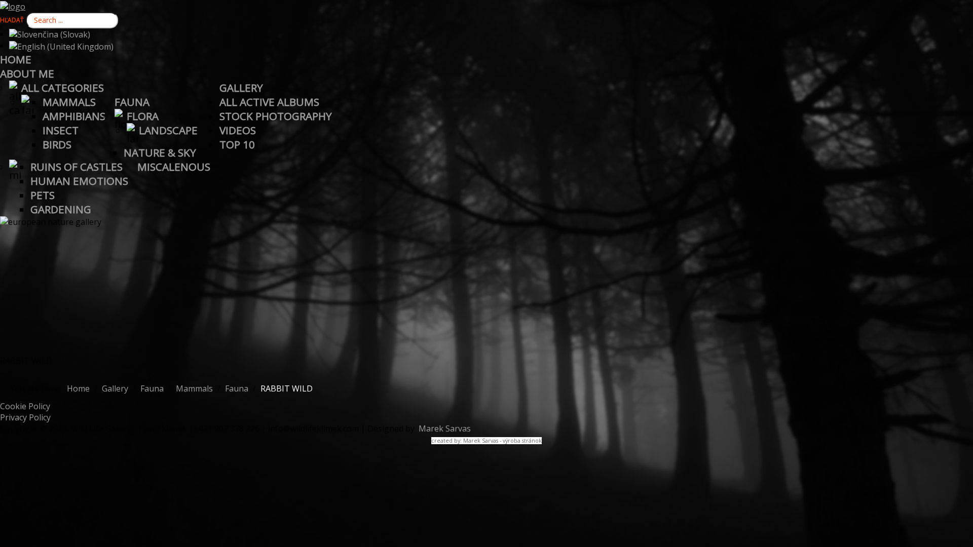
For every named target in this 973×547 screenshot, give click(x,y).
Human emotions (79, 181)
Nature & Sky (160, 152)
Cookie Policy (25, 406)
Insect (61, 130)
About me (27, 73)
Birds (57, 144)
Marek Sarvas (444, 428)
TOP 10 (237, 144)
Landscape (168, 130)
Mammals (69, 102)
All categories (62, 88)
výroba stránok (522, 440)
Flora (143, 116)
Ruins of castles (76, 167)
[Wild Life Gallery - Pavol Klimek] (12, 5)
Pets (42, 195)
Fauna (132, 102)
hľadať (12, 20)
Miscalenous (173, 167)
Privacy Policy (25, 417)
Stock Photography (275, 116)
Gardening (60, 209)
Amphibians (74, 116)
